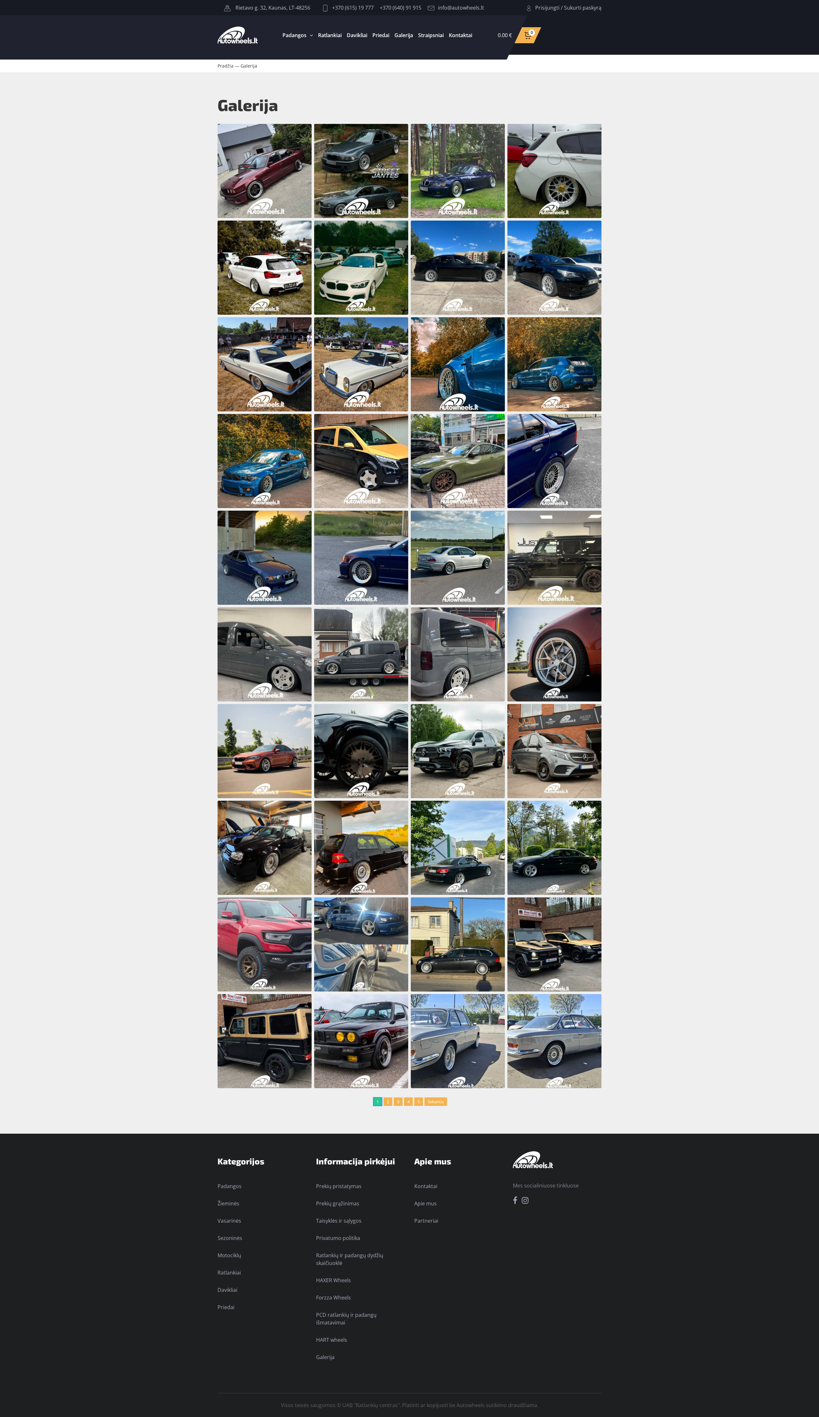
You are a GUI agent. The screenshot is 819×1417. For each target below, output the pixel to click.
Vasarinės (229, 1220)
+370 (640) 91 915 (400, 7)
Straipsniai (431, 35)
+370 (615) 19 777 (352, 7)
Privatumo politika (338, 1238)
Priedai (380, 35)
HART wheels (331, 1339)
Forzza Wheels (333, 1297)
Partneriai (426, 1220)
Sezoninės (230, 1238)
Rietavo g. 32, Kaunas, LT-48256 (272, 7)
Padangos (294, 35)
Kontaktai (460, 35)
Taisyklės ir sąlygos (339, 1220)
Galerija (403, 35)
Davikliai (357, 35)
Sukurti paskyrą (582, 7)
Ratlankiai (330, 35)
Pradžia (226, 66)
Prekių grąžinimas (337, 1203)
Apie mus (425, 1203)
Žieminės (228, 1203)
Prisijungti (547, 7)
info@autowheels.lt (461, 7)
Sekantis (436, 1102)
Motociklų (229, 1255)
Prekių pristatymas (339, 1186)
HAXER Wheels (333, 1280)
